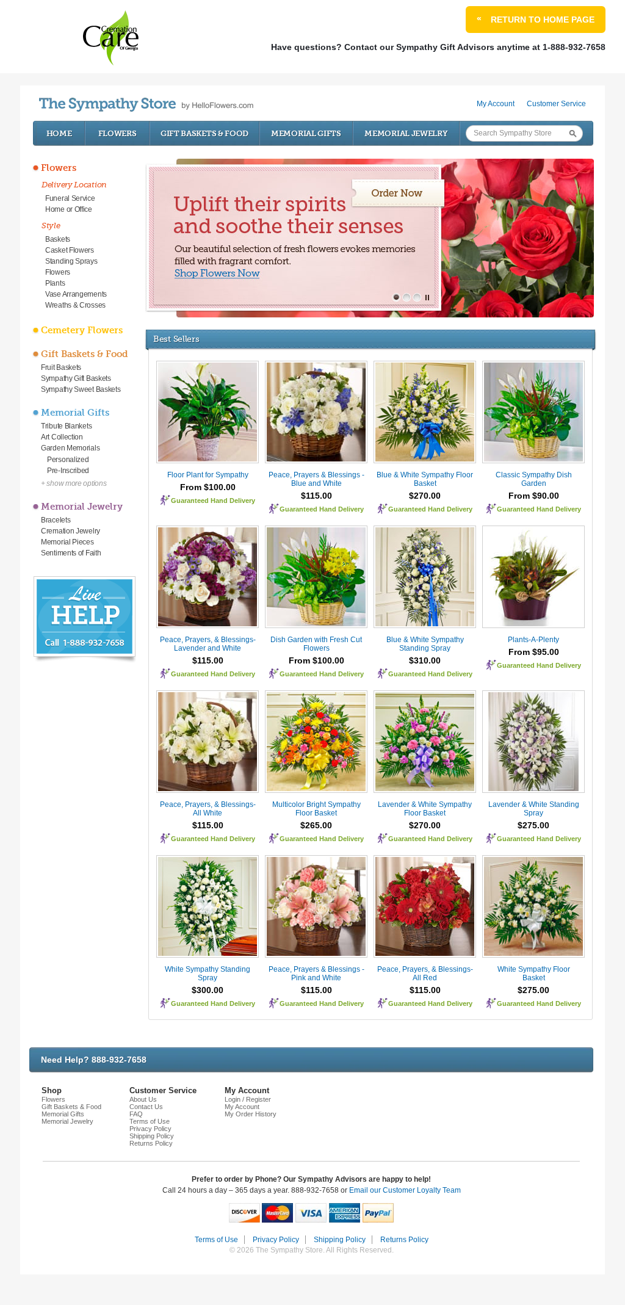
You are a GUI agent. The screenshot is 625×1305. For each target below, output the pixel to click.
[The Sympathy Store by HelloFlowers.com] (146, 105)
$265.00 (316, 825)
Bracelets (55, 520)
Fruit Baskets (61, 367)
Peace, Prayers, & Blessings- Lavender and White (208, 643)
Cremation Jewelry (70, 531)
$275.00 (533, 825)
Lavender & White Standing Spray (533, 808)
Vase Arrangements (76, 294)
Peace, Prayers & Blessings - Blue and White (316, 479)
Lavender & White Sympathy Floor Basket (425, 808)
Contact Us (146, 1106)
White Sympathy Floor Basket (533, 973)
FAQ (136, 1114)
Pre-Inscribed (68, 470)
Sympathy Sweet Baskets (80, 389)
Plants (55, 283)
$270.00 (425, 496)
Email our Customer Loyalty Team (405, 1190)
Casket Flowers (69, 250)
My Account (496, 103)
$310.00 (425, 660)
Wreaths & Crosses (75, 305)
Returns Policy (151, 1143)
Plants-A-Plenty (533, 639)
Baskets (57, 239)
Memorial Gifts (306, 133)
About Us (143, 1099)
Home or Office (68, 209)
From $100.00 (208, 487)
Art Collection (62, 437)
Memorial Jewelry (405, 133)
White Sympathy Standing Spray (207, 973)
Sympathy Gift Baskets (76, 378)
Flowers (117, 133)
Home (59, 133)
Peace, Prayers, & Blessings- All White (208, 808)
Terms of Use (149, 1121)
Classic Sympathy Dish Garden (534, 479)
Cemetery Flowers (82, 330)
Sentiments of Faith (71, 553)
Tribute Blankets (66, 426)
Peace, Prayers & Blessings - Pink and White (316, 973)
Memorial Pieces (67, 542)
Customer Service (556, 103)
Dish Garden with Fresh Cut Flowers (316, 643)
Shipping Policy (151, 1136)
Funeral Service (70, 198)
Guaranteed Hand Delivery (213, 500)
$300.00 (207, 990)
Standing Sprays (71, 261)
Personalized (68, 459)
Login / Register (248, 1099)
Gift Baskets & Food (204, 133)
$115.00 (316, 496)
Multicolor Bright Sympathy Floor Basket (316, 808)
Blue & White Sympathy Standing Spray (425, 643)
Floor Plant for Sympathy (207, 475)
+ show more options (73, 483)
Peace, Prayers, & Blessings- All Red (425, 973)
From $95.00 (533, 652)
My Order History (250, 1114)
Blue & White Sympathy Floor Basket (425, 479)
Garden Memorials (70, 448)
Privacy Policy (150, 1128)
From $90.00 (533, 496)
